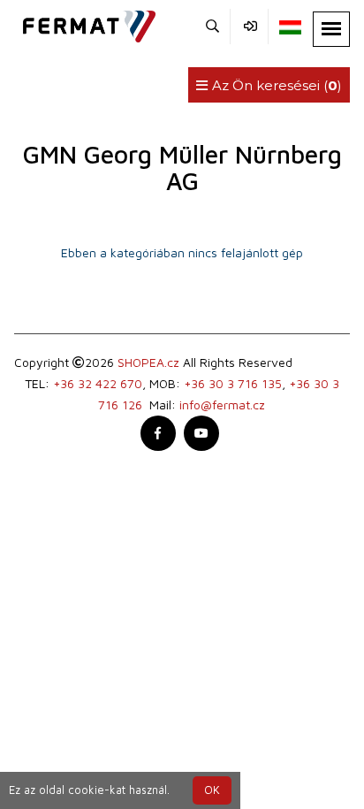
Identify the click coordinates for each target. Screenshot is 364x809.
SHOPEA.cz (148, 362)
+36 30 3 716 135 (233, 383)
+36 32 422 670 (97, 383)
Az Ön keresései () (275, 85)
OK (212, 790)
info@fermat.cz (222, 404)
